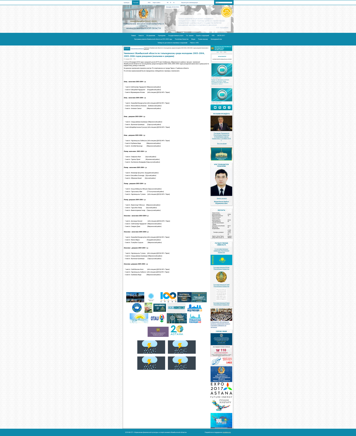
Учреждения (161, 35)
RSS (149, 2)
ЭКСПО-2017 (221, 35)
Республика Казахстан (181, 39)
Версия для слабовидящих (189, 2)
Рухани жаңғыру (203, 39)
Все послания (221, 143)
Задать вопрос (222, 198)
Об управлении (150, 35)
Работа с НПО (194, 43)
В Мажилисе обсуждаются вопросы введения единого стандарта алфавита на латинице (220, 324)
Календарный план (216, 39)
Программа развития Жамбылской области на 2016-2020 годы (153, 39)
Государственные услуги (175, 35)
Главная (133, 35)
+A (167, 2)
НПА (213, 35)
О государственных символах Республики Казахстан (221, 250)
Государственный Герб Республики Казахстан (221, 285)
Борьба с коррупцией (202, 35)
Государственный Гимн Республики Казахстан (221, 304)
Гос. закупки (189, 35)
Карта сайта (156, 2)
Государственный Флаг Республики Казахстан (221, 268)
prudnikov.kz (227, 432)
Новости (141, 35)
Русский (135, 2)
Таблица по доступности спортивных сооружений (172, 43)
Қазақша (127, 2)
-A (173, 2)
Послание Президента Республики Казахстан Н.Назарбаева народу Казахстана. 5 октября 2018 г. (221, 136)
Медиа (193, 39)
